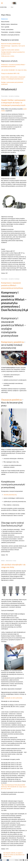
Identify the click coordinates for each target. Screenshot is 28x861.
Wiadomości (4, 19)
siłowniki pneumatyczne (10, 494)
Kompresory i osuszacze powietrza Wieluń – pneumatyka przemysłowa (12, 285)
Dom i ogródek (5, 27)
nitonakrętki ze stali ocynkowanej (13, 698)
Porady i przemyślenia (7, 29)
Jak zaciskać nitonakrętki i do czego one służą (13, 70)
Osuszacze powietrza (11, 399)
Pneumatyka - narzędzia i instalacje (10, 32)
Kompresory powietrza (12, 342)
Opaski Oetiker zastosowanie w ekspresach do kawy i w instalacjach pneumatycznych (13, 102)
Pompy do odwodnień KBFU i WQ (10, 73)
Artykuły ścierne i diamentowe (9, 24)
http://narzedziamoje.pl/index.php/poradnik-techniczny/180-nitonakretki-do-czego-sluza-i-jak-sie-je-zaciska (14, 786)
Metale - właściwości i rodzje (8, 560)
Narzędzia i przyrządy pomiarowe (10, 35)
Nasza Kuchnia (5, 21)
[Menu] (2, 3)
